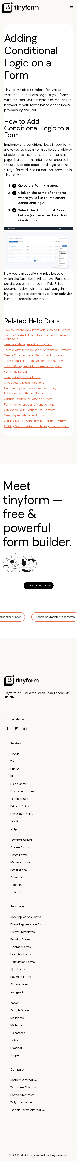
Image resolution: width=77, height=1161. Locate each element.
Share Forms (19, 855)
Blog (13, 776)
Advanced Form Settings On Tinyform (29, 410)
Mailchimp (17, 1018)
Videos (15, 892)
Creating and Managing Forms (24, 415)
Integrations (18, 870)
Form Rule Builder (15, 372)
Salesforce (17, 1033)
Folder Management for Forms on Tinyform (33, 366)
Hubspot (16, 1048)
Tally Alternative (21, 1102)
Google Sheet (19, 1010)
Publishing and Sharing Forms (24, 393)
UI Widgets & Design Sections (24, 383)
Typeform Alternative (24, 1087)
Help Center (18, 784)
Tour (13, 761)
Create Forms (19, 847)
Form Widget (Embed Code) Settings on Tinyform (37, 350)
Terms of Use (19, 799)
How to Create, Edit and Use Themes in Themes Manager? (36, 337)
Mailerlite (16, 1025)
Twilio (14, 1040)
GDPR (14, 821)
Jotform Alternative (23, 1080)
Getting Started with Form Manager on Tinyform (36, 426)
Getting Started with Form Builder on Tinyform (35, 421)
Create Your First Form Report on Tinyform (33, 355)
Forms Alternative (22, 1095)
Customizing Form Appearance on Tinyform (33, 388)
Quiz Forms (18, 969)
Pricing (14, 769)
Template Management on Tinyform (28, 344)
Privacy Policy (19, 806)
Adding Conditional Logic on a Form (28, 399)
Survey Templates (22, 932)
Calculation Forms (22, 962)
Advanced (17, 877)
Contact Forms (20, 947)
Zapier (14, 1003)
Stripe (14, 1055)
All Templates (19, 984)
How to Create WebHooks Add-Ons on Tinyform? (38, 330)
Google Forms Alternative (27, 1110)
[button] (71, 7)
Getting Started (21, 840)
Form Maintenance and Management (29, 404)
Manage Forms (20, 862)
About (14, 754)
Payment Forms (21, 977)
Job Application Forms (25, 917)
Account (16, 885)
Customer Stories (22, 791)
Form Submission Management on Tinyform (33, 361)
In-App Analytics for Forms (22, 377)
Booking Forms (20, 939)
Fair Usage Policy (21, 814)
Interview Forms (21, 954)
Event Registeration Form (27, 924)
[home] (20, 7)
